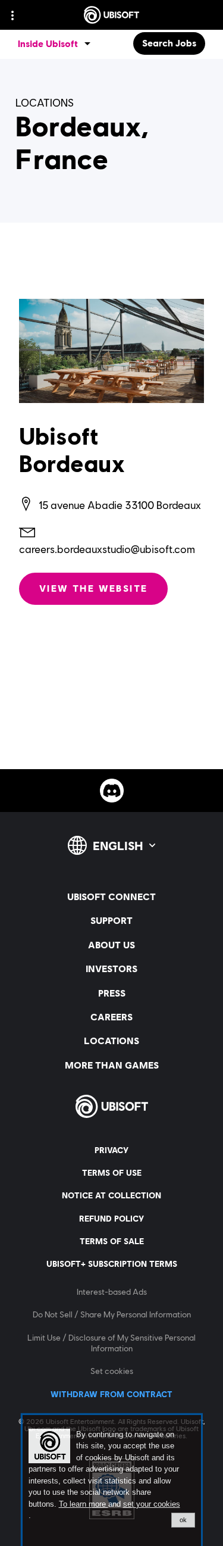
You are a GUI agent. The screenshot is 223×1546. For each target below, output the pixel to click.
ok (183, 1519)
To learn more (83, 1504)
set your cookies (151, 1504)
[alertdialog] (112, 1480)
